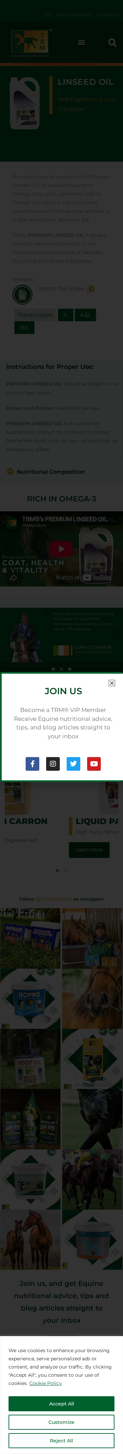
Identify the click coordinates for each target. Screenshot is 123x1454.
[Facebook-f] (32, 764)
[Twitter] (73, 764)
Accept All (61, 1404)
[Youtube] (94, 764)
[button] (111, 683)
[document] (61, 727)
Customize (61, 1422)
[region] (61, 1395)
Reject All (61, 1441)
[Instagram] (53, 764)
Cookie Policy (45, 1383)
